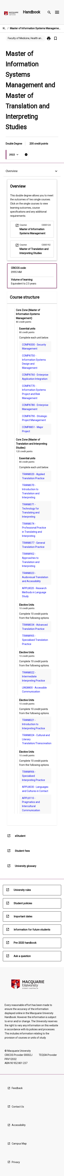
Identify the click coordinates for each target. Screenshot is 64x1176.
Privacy (16, 1162)
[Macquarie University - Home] (11, 14)
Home (4, 28)
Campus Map (19, 1143)
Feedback (17, 1088)
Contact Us (18, 1106)
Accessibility (19, 1125)
